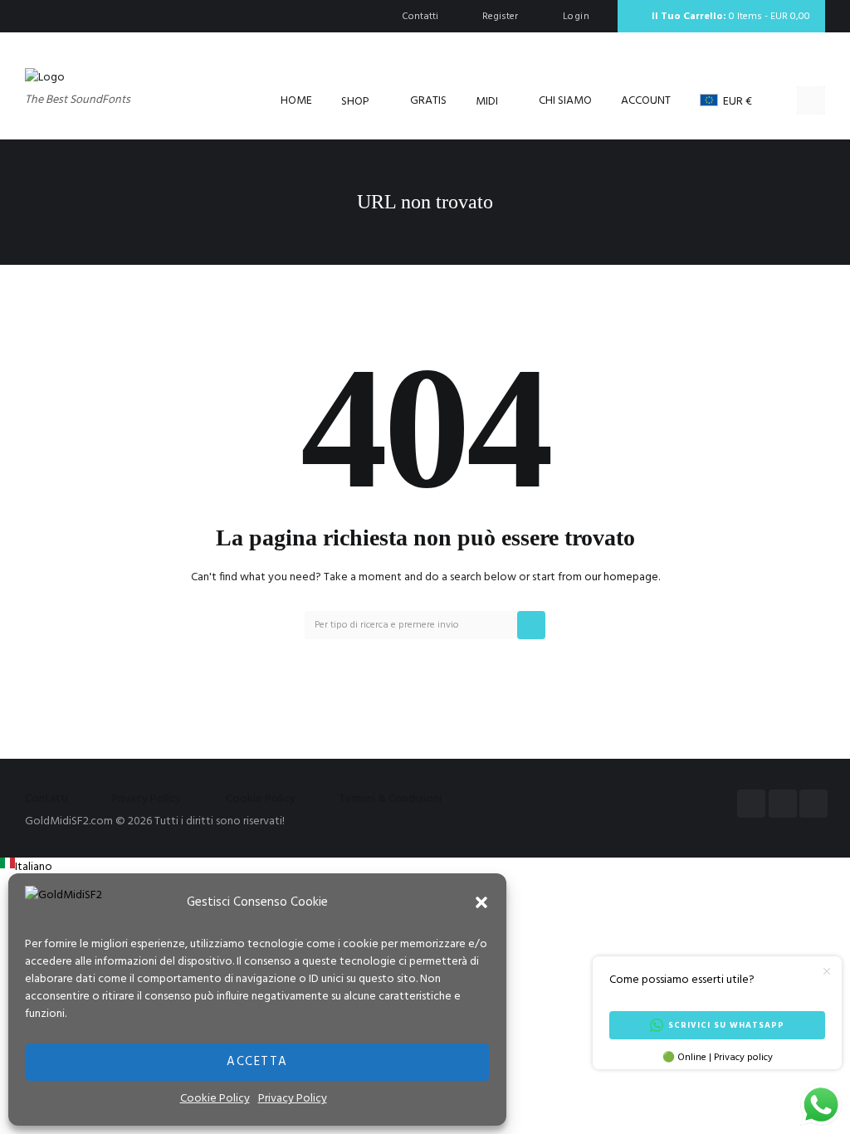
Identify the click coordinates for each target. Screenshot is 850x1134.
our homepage (621, 577)
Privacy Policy (292, 1098)
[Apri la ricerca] (811, 100)
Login (576, 16)
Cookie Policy (215, 1098)
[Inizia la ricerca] (531, 625)
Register (500, 16)
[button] (481, 902)
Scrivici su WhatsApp (726, 1025)
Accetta (257, 1062)
